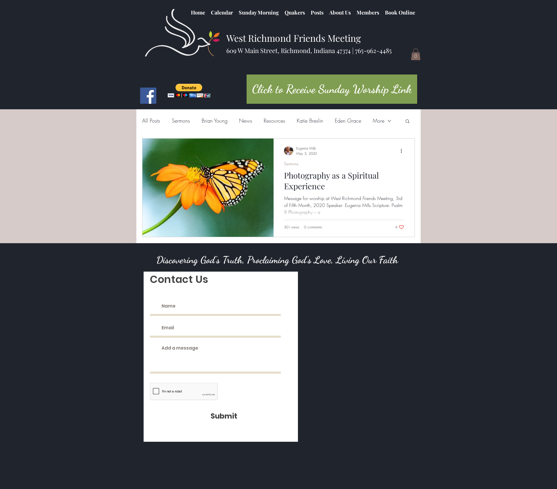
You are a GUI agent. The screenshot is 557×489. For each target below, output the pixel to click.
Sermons (181, 120)
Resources (274, 120)
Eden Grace (348, 120)
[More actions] (403, 150)
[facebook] (148, 96)
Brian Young (214, 120)
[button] (295, 12)
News (245, 120)
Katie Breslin (310, 120)
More (378, 120)
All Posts (151, 120)
